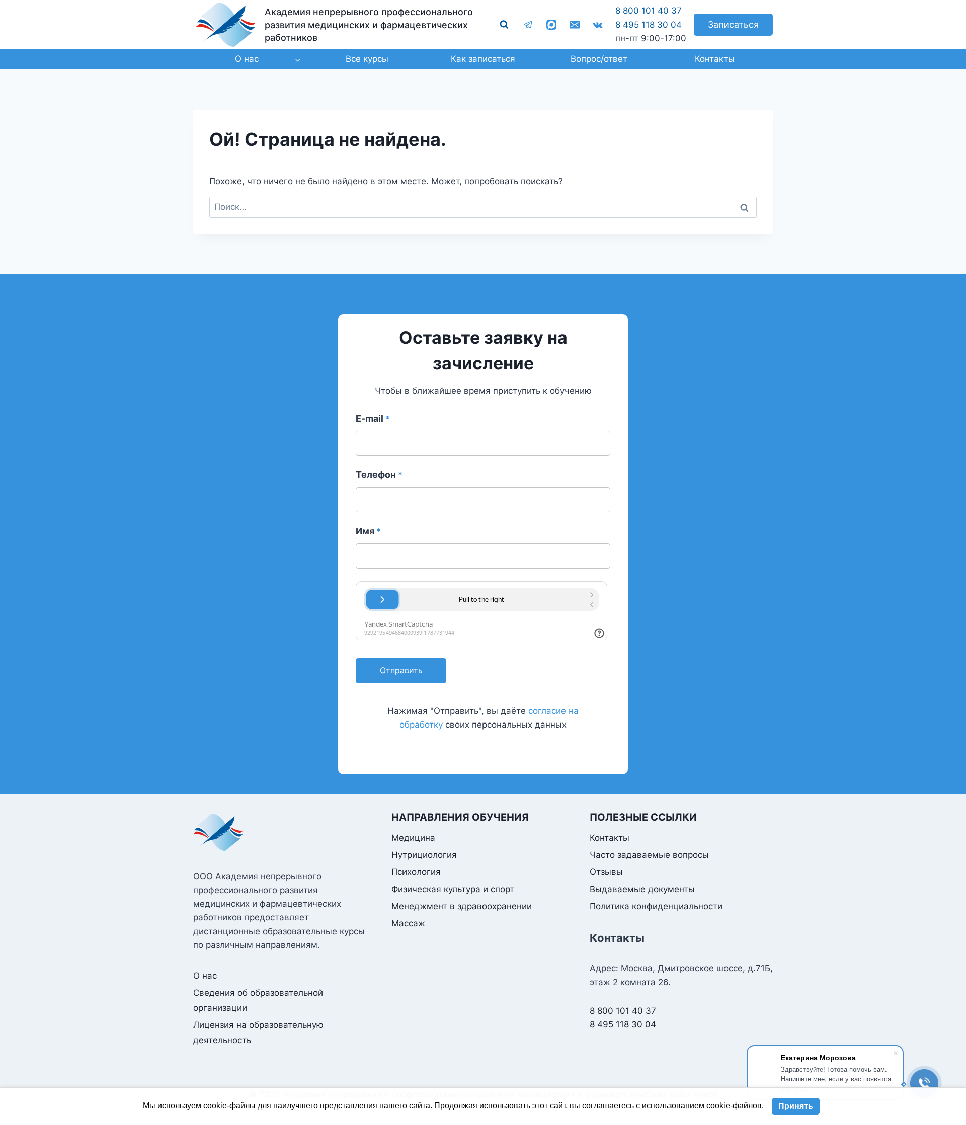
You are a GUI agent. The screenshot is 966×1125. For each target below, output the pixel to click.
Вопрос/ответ (599, 59)
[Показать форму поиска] (504, 25)
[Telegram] (528, 25)
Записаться (733, 24)
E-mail (373, 418)
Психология (416, 872)
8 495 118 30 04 (648, 25)
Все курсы (367, 59)
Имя (368, 531)
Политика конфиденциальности (656, 906)
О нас (205, 976)
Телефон (379, 474)
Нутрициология (424, 855)
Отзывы (606, 872)
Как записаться (483, 59)
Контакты (715, 59)
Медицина (413, 838)
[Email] (575, 25)
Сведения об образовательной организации (258, 1000)
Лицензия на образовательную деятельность (258, 1033)
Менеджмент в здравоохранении (461, 906)
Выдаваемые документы (642, 889)
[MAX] (551, 25)
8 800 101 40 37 (648, 11)
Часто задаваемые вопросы (649, 855)
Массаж (408, 923)
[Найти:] (483, 207)
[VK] (598, 25)
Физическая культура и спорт (452, 889)
